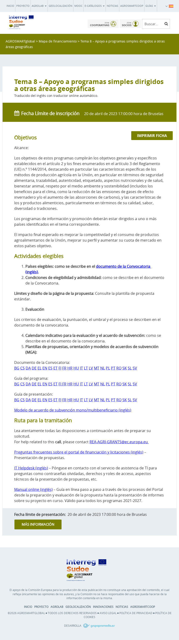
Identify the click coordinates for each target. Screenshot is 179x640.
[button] (171, 5)
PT (113, 368)
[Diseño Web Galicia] (98, 625)
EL (39, 368)
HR (69, 368)
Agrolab (38, 5)
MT (96, 368)
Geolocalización (60, 5)
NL (102, 368)
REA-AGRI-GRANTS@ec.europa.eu (119, 441)
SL (130, 368)
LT (86, 368)
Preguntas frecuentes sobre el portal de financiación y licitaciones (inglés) (78, 452)
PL (108, 368)
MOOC (78, 5)
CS (22, 368)
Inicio (10, 5)
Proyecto (23, 5)
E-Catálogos (93, 5)
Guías (149, 5)
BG (16, 368)
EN (44, 368)
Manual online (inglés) (33, 489)
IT (81, 368)
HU (76, 368)
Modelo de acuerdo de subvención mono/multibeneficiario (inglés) (72, 410)
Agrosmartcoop (131, 5)
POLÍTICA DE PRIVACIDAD (135, 613)
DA (28, 368)
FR (64, 368)
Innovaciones (103, 606)
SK (124, 368)
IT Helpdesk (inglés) (31, 468)
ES (50, 368)
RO (118, 368)
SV (135, 368)
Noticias (112, 5)
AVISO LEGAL (108, 613)
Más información (38, 524)
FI (60, 368)
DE (34, 368)
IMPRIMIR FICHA (152, 135)
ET (55, 368)
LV (91, 368)
